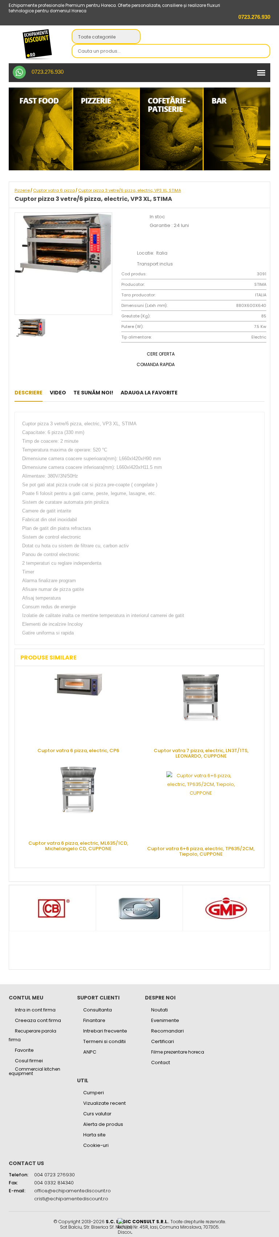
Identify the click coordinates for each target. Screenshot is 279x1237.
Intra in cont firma (35, 1009)
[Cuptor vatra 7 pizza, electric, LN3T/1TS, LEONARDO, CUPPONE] (200, 707)
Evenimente (165, 1020)
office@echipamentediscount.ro (72, 1190)
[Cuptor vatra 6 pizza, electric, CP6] (198, 393)
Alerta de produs (103, 1124)
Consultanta (97, 1009)
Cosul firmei (29, 1060)
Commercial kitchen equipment (34, 1071)
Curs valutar (97, 1113)
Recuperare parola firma (32, 1035)
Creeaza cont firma (38, 1020)
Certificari (162, 1041)
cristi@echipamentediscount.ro (71, 1198)
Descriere (29, 392)
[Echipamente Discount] (37, 44)
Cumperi (93, 1092)
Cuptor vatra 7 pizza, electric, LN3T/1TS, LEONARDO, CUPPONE (201, 753)
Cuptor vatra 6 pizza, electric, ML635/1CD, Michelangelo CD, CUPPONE (78, 845)
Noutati (159, 1009)
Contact (160, 1062)
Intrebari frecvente (105, 1030)
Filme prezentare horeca (177, 1052)
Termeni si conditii (104, 1041)
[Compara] (209, 393)
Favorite (24, 1050)
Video (58, 392)
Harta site (94, 1134)
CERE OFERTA (161, 354)
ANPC (89, 1052)
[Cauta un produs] (262, 51)
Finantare (94, 1020)
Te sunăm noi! (93, 392)
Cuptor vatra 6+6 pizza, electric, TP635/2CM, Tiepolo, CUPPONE (201, 851)
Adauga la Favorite (149, 392)
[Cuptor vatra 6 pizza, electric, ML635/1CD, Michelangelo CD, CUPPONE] (78, 800)
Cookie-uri (96, 1145)
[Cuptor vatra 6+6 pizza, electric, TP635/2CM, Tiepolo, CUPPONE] (200, 805)
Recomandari (167, 1030)
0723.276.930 (48, 72)
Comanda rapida (156, 364)
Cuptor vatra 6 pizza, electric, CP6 (78, 750)
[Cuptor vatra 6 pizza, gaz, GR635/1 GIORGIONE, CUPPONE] (187, 393)
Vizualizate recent (104, 1103)
